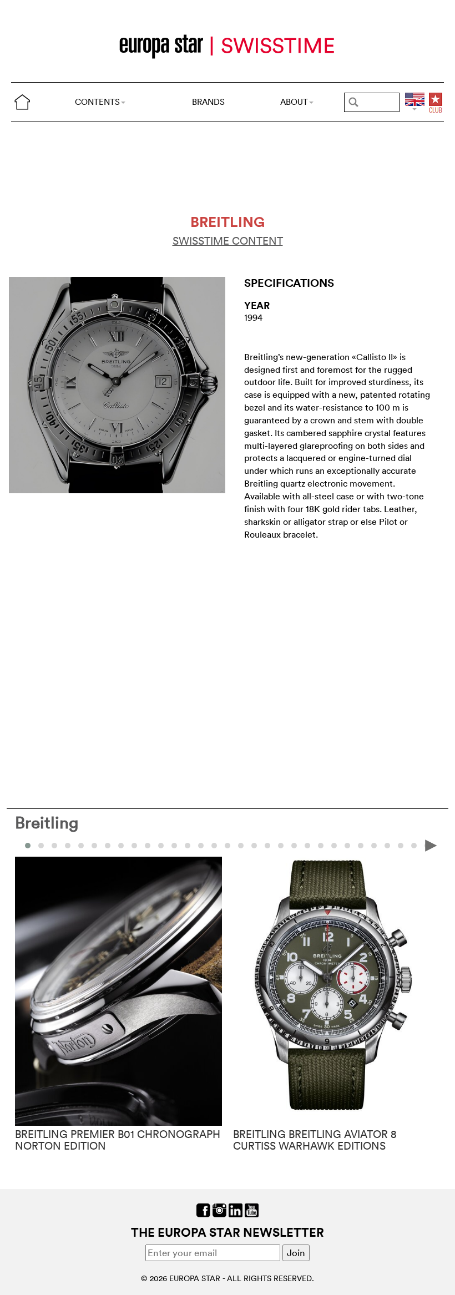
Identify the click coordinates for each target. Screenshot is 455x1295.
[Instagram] (219, 1209)
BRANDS (208, 102)
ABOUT (294, 102)
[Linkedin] (235, 1209)
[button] (41, 845)
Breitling (46, 822)
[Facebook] (203, 1209)
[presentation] (24, 845)
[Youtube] (252, 1209)
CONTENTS (97, 102)
